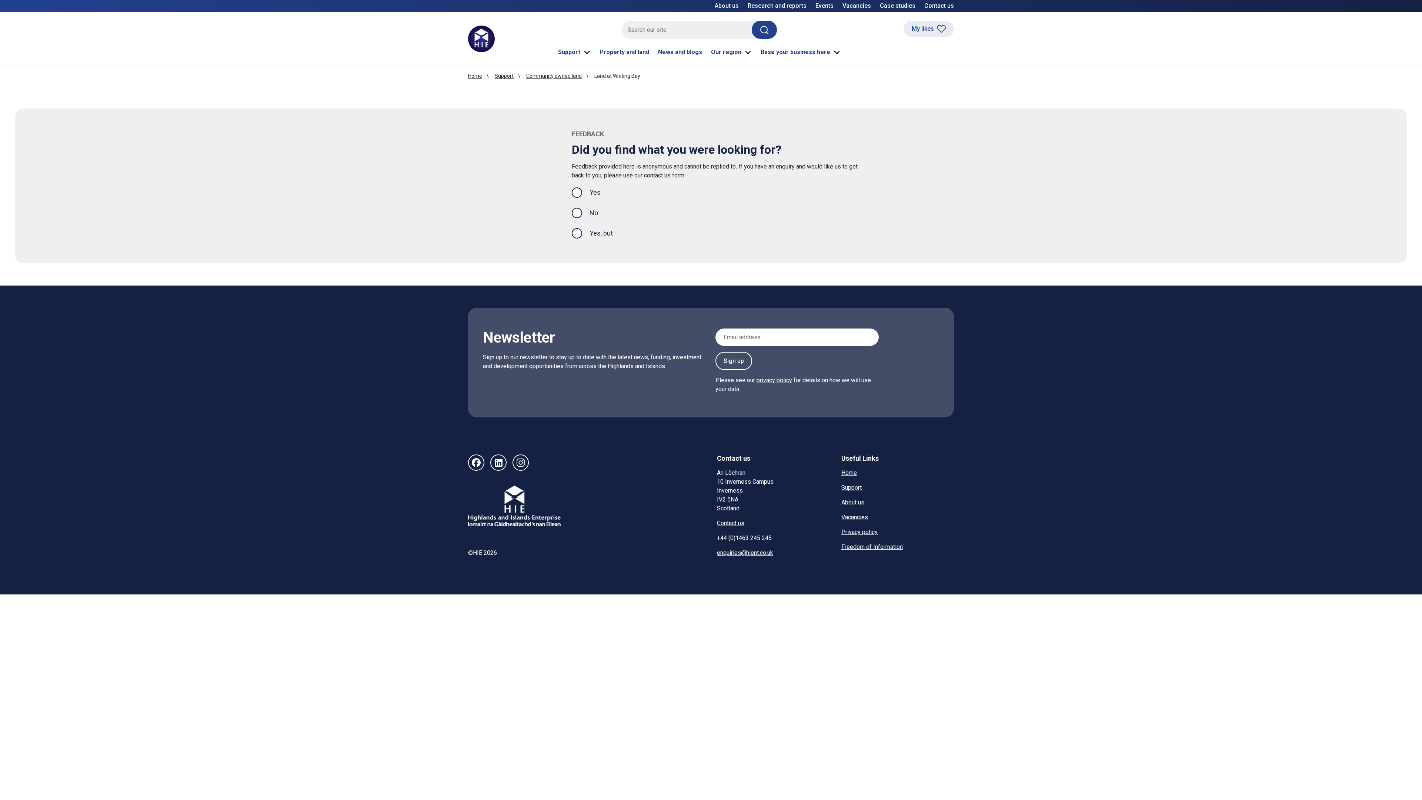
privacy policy (774, 380)
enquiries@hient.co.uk (745, 552)
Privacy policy (859, 532)
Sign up (734, 360)
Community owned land (554, 76)
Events (824, 5)
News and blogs (680, 52)
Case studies (897, 5)
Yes (601, 192)
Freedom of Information (872, 546)
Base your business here (795, 52)
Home (475, 76)
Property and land (624, 52)
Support (569, 52)
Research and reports (777, 5)
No (594, 213)
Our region (726, 52)
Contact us (939, 5)
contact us (657, 175)
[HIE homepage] (481, 39)
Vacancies (856, 5)
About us (727, 5)
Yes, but (601, 233)
